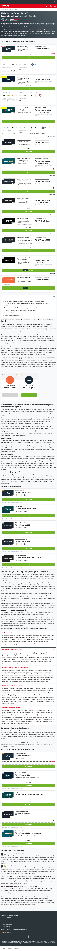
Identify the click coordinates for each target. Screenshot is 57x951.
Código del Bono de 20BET (40, 76)
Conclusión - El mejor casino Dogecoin (13, 312)
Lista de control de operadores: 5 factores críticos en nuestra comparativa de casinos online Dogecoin (27, 304)
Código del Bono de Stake (40, 46)
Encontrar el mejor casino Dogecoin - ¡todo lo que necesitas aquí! (20, 308)
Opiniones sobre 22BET (22, 107)
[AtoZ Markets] (6, 6)
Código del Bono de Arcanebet (41, 158)
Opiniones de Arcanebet (8, 920)
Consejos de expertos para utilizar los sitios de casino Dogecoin (20, 310)
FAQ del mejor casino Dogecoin (12, 315)
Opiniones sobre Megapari (23, 198)
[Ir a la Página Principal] (46, 6)
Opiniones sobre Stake (22, 46)
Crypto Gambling (4, 9)
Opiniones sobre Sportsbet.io (24, 140)
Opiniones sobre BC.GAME (23, 237)
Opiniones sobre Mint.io (22, 218)
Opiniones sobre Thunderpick (24, 179)
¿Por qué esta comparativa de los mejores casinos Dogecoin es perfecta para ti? (24, 301)
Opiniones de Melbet (7, 922)
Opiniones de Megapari (7, 924)
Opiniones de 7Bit (6, 926)
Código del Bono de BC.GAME (41, 237)
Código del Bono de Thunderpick (42, 179)
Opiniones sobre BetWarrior (23, 277)
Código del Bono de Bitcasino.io (42, 257)
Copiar (53, 148)
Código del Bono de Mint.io (41, 218)
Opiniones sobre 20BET (22, 76)
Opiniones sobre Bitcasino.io (23, 258)
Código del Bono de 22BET (40, 107)
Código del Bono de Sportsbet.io (42, 140)
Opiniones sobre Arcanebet (23, 158)
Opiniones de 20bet (7, 917)
